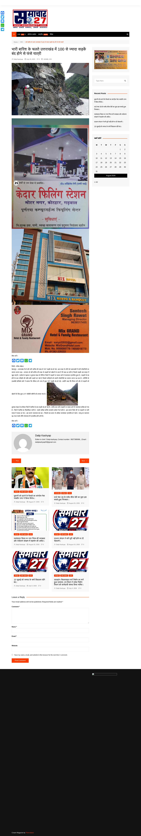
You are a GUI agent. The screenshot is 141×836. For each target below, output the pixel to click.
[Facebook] (2, 13)
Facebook (118, 2)
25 (101, 167)
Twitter (121, 2)
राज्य (20, 34)
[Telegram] (2, 29)
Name (14, 627)
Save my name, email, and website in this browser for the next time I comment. (40, 655)
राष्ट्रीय (42, 34)
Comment (16, 606)
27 (111, 167)
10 (97, 158)
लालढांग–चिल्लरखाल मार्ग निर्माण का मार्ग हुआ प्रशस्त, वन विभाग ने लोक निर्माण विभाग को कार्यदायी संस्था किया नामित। (69, 582)
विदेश (51, 34)
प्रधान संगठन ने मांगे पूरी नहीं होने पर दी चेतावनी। (108, 122)
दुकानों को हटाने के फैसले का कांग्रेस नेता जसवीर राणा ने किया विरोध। (110, 100)
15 (120, 158)
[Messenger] (2, 21)
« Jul (96, 182)
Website (14, 645)
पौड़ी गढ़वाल (24, 491)
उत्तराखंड (46, 59)
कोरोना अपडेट (32, 34)
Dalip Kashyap (18, 59)
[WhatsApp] (2, 25)
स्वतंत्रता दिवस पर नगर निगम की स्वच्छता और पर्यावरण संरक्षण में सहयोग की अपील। (110, 115)
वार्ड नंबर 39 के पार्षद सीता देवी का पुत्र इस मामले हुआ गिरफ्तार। (110, 108)
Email (14, 636)
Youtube (127, 2)
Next (83, 461)
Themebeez (30, 833)
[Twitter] (2, 17)
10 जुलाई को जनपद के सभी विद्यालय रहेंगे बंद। (108, 126)
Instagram (124, 2)
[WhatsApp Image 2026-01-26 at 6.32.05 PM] (50, 173)
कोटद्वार (16, 491)
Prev (17, 461)
